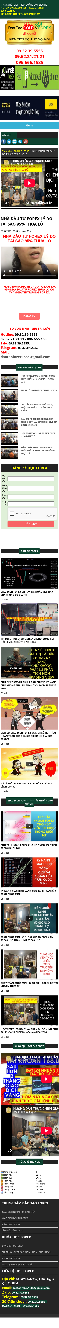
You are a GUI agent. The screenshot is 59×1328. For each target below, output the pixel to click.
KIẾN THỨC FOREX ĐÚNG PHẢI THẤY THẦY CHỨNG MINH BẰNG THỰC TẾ (38, 450)
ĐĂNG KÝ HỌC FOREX (12, 1245)
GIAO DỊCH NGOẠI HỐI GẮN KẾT (17, 1264)
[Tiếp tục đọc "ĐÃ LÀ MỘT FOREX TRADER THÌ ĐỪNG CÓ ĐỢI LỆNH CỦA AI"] (29, 779)
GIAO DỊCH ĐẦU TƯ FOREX (15, 1218)
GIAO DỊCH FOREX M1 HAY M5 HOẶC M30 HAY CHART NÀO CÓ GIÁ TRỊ (27, 593)
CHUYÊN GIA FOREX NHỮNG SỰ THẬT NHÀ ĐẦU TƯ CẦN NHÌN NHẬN (37, 407)
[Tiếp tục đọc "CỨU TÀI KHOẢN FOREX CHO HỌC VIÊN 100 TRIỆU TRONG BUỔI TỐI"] (29, 841)
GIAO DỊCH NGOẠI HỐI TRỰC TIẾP (18, 1211)
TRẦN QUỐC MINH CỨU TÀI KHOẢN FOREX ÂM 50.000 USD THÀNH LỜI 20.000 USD (27, 938)
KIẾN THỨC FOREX (11, 1224)
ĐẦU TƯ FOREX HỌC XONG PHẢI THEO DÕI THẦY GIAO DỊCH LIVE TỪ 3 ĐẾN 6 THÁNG (39, 421)
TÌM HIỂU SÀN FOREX (12, 1230)
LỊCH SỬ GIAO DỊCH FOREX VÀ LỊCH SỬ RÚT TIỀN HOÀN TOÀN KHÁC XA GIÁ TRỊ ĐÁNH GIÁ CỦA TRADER (28, 736)
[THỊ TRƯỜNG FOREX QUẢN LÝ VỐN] (9, 400)
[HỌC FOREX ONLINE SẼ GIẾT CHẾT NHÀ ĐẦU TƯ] (9, 443)
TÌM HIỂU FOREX (22, 151)
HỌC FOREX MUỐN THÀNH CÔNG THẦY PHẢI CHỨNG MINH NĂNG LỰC (38, 378)
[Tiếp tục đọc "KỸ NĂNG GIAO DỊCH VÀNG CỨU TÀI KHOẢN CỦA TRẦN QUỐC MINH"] (29, 886)
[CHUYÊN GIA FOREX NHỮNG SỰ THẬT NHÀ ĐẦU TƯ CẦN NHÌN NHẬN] (9, 415)
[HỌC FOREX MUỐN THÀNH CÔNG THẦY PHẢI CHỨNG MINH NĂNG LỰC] (9, 386)
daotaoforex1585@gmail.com (26, 356)
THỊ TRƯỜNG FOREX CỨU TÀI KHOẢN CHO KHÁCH (26, 1252)
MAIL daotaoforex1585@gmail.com (20, 13)
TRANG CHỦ (6, 4)
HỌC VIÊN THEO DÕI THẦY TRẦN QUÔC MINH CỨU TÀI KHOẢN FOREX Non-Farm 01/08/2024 (29, 1030)
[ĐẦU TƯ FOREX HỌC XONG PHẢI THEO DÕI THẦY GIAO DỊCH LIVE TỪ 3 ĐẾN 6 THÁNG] (9, 429)
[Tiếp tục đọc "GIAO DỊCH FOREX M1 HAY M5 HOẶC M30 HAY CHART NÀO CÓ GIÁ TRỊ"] (29, 587)
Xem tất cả (29, 551)
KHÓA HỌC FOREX (11, 1258)
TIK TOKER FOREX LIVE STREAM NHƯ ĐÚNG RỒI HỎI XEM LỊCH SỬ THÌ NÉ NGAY (27, 640)
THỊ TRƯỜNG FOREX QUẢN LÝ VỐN (39, 390)
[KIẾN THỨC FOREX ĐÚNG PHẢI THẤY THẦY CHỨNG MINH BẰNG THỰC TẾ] (9, 458)
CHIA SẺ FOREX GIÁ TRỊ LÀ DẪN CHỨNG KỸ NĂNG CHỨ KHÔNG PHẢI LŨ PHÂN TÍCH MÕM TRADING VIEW (28, 685)
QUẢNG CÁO (32, 4)
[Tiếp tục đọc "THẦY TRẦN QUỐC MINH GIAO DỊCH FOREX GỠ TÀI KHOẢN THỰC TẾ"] (29, 978)
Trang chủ (7, 151)
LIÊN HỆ (43, 4)
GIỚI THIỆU (19, 4)
